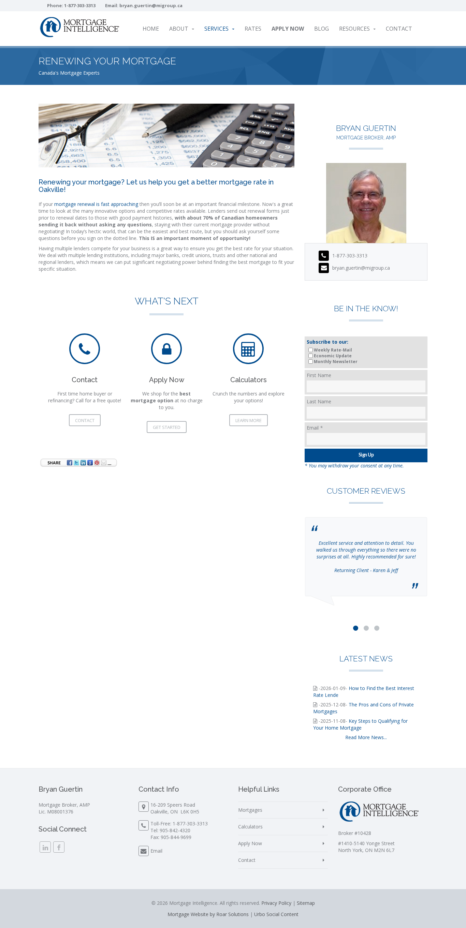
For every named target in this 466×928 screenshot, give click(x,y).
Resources (354, 28)
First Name (319, 375)
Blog (321, 28)
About (178, 28)
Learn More (248, 420)
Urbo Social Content (276, 914)
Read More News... (366, 737)
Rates (253, 28)
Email (315, 427)
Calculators (250, 826)
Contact (399, 28)
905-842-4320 (175, 830)
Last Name (319, 401)
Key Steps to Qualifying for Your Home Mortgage (360, 724)
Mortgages (250, 810)
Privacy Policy (276, 903)
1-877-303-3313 (80, 5)
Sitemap (306, 903)
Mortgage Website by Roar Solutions (208, 914)
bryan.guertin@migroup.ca (151, 5)
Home (151, 28)
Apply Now (250, 843)
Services (216, 28)
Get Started (166, 427)
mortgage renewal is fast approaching (96, 204)
